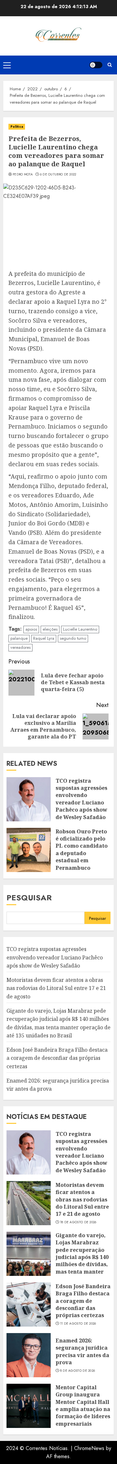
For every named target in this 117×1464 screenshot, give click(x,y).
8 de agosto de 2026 (77, 1370)
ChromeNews (89, 1448)
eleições (50, 629)
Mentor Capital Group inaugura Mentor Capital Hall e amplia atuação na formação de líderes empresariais (83, 1405)
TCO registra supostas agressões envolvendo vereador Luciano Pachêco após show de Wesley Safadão (81, 799)
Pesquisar (29, 897)
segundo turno (73, 638)
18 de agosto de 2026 (78, 1222)
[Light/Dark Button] (95, 65)
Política (16, 126)
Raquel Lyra (43, 638)
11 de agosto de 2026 (78, 1323)
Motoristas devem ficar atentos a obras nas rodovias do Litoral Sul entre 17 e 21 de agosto (56, 988)
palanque (19, 638)
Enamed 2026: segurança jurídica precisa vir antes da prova (82, 1351)
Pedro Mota (23, 174)
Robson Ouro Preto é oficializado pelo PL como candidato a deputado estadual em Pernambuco (82, 849)
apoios (31, 629)
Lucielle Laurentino (80, 629)
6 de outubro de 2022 (58, 174)
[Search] (110, 64)
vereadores (20, 647)
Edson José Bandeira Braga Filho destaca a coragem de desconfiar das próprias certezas (57, 1058)
